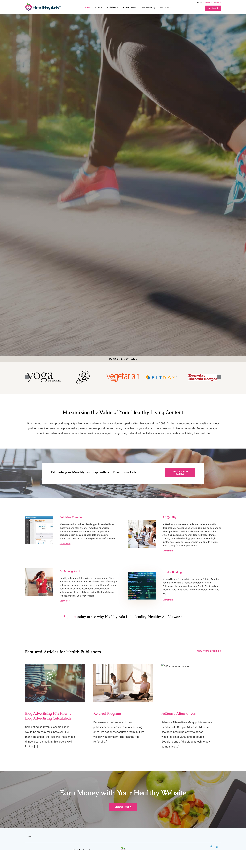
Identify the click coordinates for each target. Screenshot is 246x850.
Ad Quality (169, 517)
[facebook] (211, 847)
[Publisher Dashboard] (39, 517)
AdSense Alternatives (191, 680)
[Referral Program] (123, 683)
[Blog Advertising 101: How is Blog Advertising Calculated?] (54, 683)
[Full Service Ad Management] (39, 570)
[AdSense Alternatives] (191, 683)
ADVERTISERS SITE (209, 2)
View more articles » (208, 651)
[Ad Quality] (142, 521)
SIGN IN (218, 2)
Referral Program (123, 680)
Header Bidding (172, 572)
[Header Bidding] (142, 573)
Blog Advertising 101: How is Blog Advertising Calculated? (55, 678)
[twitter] (217, 847)
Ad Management (70, 571)
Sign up (70, 616)
